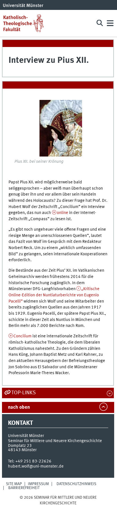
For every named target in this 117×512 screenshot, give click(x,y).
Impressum (38, 484)
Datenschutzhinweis (76, 484)
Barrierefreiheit (24, 488)
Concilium (22, 336)
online (62, 213)
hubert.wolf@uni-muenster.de (36, 466)
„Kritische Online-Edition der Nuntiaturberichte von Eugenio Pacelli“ (54, 295)
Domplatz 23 (20, 446)
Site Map (14, 484)
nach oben (19, 407)
